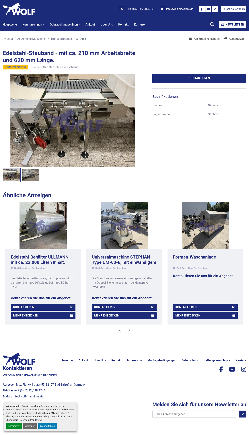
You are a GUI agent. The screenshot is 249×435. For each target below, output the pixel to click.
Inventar (67, 360)
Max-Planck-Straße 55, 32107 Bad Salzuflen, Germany (50, 384)
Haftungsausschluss (216, 360)
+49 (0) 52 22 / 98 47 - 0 (140, 8)
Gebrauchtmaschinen (64, 24)
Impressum (134, 360)
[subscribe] (242, 414)
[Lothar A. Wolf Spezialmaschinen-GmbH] (19, 359)
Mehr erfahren (47, 426)
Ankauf (90, 24)
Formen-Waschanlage (113, 257)
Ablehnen (30, 426)
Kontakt (123, 24)
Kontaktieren (199, 78)
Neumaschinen (32, 24)
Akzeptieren (14, 426)
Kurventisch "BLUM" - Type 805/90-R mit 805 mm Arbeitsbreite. (199, 262)
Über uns (107, 24)
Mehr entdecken (25, 315)
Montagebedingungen (161, 360)
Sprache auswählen (234, 8)
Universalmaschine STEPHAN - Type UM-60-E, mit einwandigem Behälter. (43, 262)
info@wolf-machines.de (179, 8)
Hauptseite (10, 24)
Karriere (139, 24)
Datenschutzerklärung (30, 420)
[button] (33, 24)
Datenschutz (190, 360)
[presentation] (120, 330)
